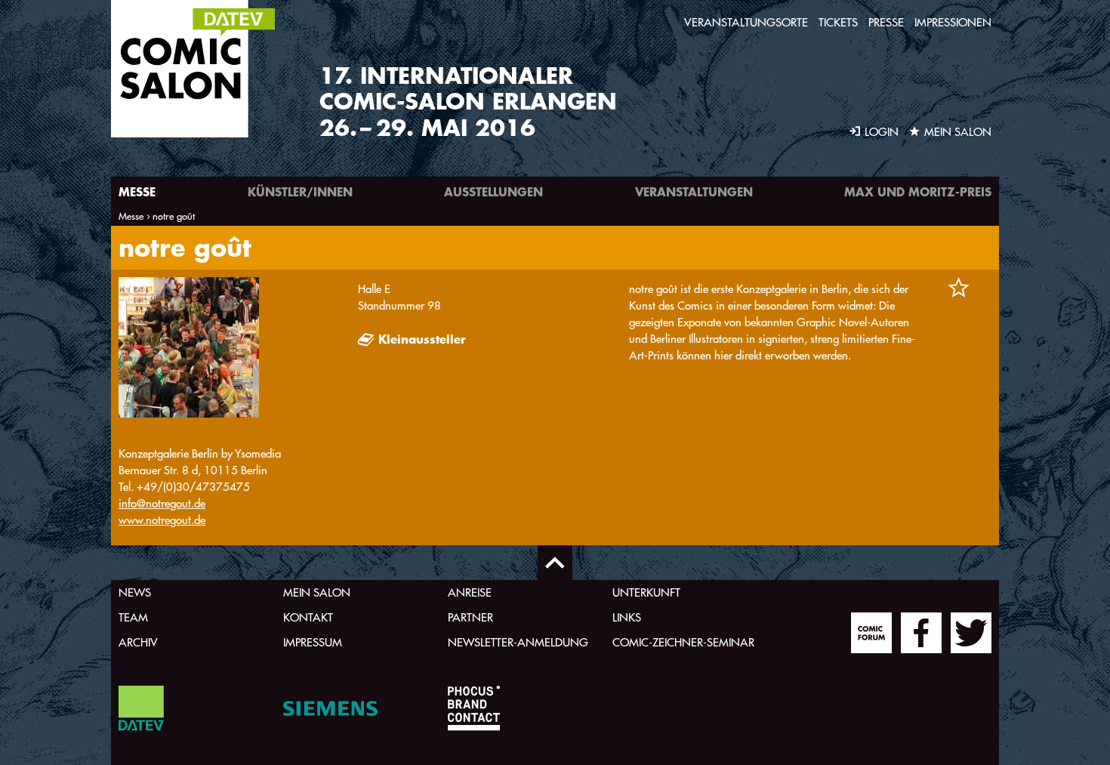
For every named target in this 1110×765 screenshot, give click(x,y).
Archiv (138, 642)
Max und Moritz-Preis (917, 191)
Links (626, 617)
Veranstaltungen (694, 191)
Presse (886, 22)
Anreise (470, 592)
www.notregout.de (162, 520)
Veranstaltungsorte (746, 22)
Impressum (312, 642)
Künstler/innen (300, 191)
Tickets (838, 22)
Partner (470, 617)
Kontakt (308, 617)
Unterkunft (646, 592)
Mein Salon (316, 592)
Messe (137, 191)
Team (133, 617)
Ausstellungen (493, 191)
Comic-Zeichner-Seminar (683, 642)
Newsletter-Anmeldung (518, 642)
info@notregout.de (162, 503)
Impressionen (952, 22)
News (135, 592)
